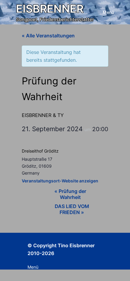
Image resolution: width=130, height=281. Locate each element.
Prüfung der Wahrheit (70, 194)
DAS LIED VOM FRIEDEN (72, 209)
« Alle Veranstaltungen (48, 36)
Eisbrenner (49, 8)
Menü (108, 12)
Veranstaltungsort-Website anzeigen (60, 180)
